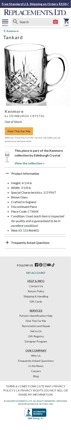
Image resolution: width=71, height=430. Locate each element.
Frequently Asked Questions (36, 360)
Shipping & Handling (36, 296)
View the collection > (30, 163)
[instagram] (45, 265)
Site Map (44, 386)
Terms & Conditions (21, 386)
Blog (36, 376)
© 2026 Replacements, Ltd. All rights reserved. (30, 401)
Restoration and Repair (36, 326)
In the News (35, 366)
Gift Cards (36, 301)
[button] (35, 175)
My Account (36, 272)
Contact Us (36, 286)
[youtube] (49, 265)
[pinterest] (40, 265)
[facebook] (36, 265)
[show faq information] (7, 242)
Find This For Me (18, 131)
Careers (36, 371)
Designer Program (36, 341)
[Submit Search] (15, 22)
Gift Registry (36, 336)
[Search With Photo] (55, 22)
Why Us (36, 355)
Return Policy (36, 291)
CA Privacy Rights (29, 390)
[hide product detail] (7, 173)
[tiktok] (53, 265)
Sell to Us (36, 331)
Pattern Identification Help (36, 315)
